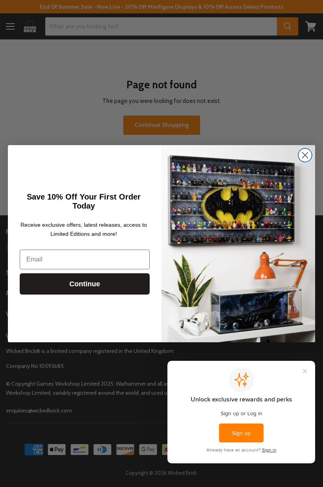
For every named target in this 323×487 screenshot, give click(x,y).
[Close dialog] (305, 155)
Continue (84, 284)
